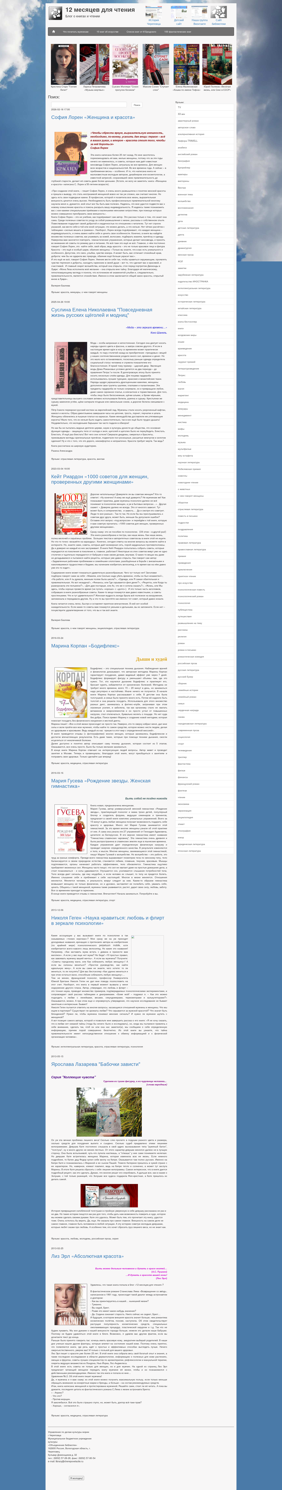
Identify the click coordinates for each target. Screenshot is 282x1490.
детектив (182, 214)
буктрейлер (184, 167)
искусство (183, 294)
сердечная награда (188, 710)
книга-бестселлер (187, 321)
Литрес (181, 375)
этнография (184, 830)
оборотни (183, 502)
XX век (181, 114)
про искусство (185, 582)
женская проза (186, 254)
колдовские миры (187, 335)
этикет (181, 824)
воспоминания (186, 207)
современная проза (188, 730)
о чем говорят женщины (191, 495)
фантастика (184, 763)
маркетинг (183, 395)
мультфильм (184, 448)
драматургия (185, 247)
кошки (181, 341)
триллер (182, 757)
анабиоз (182, 147)
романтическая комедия (191, 656)
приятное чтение (187, 576)
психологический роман (191, 596)
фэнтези (182, 790)
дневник (182, 241)
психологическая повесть (191, 589)
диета (181, 234)
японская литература (189, 850)
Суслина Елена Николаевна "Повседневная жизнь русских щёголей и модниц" (101, 312)
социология (184, 736)
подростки (183, 522)
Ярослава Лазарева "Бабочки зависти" (95, 1063)
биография (184, 160)
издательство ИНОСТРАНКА (193, 281)
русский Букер (185, 676)
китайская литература (189, 308)
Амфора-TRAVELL (188, 140)
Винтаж (182, 187)
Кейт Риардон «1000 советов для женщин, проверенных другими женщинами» (100, 479)
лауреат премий (186, 361)
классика (182, 314)
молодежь (183, 435)
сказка (181, 716)
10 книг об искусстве (107, 31)
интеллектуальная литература (194, 288)
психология (184, 602)
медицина (183, 402)
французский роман (188, 783)
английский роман (187, 154)
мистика (182, 422)
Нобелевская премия (189, 469)
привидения (184, 562)
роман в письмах (187, 649)
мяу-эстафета (185, 455)
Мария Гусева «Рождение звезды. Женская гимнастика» (100, 783)
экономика (183, 803)
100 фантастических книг (177, 31)
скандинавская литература (192, 723)
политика (183, 536)
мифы (181, 428)
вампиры (183, 174)
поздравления (185, 529)
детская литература (188, 227)
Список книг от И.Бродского (141, 31)
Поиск (137, 105)
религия (182, 636)
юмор (181, 837)
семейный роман (187, 696)
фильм (181, 770)
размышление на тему (190, 623)
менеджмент (184, 415)
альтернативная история (191, 134)
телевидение (185, 750)
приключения (185, 569)
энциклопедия (185, 817)
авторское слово (187, 127)
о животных (184, 489)
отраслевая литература (190, 509)
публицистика (185, 609)
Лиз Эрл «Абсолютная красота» (87, 1255)
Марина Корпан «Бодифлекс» (85, 645)
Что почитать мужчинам (75, 31)
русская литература (188, 669)
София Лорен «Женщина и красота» (93, 116)
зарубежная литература (191, 274)
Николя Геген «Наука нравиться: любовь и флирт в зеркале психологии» (107, 920)
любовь (182, 381)
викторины (183, 180)
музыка (182, 442)
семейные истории (188, 690)
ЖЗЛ (180, 261)
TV (179, 107)
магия (181, 388)
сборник (182, 683)
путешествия (185, 616)
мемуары (183, 408)
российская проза (187, 663)
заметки (182, 268)
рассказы (183, 629)
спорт (181, 743)
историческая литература (191, 301)
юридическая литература (191, 844)
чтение (181, 797)
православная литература (192, 549)
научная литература (189, 462)
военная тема (185, 194)
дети (180, 221)
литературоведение (188, 368)
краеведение (185, 348)
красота (182, 355)
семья (181, 703)
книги (181, 328)
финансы (183, 777)
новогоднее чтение (188, 482)
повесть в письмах (188, 515)
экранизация (184, 810)
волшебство (184, 201)
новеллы (182, 475)
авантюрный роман (188, 120)
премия (182, 556)
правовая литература (189, 542)
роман (181, 643)
